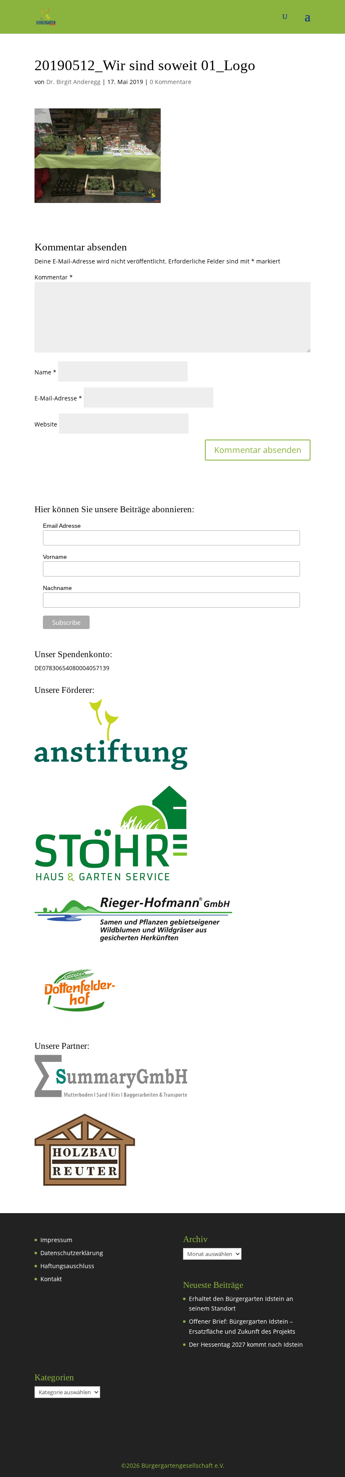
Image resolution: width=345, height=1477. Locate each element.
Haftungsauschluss (67, 1266)
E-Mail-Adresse (58, 398)
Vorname (55, 556)
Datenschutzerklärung (71, 1253)
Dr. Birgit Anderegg (73, 82)
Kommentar (53, 277)
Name (45, 372)
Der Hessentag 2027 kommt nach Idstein (246, 1344)
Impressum (56, 1240)
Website (45, 424)
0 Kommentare (170, 82)
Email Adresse (62, 525)
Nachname (57, 587)
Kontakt (51, 1279)
